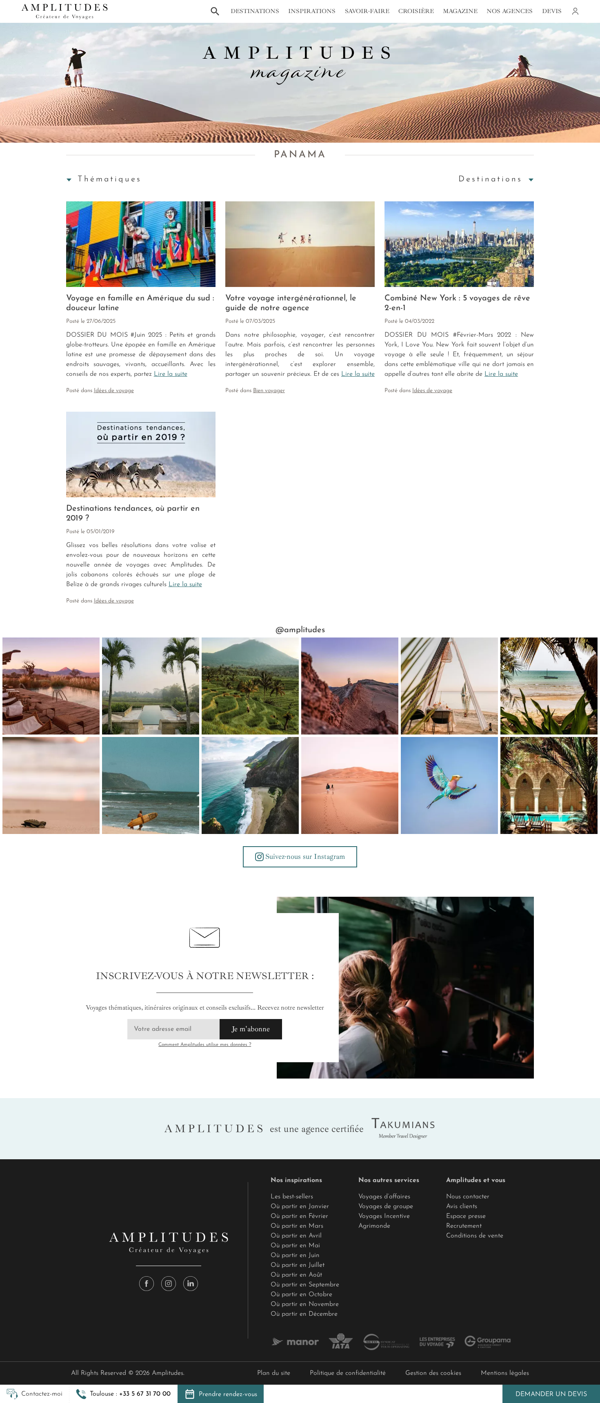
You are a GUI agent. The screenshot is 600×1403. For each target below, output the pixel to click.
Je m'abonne (251, 1028)
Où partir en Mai (295, 1245)
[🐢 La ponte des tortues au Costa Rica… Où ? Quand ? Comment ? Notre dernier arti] (51, 785)
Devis (552, 11)
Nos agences (510, 11)
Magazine (460, 11)
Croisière (416, 11)
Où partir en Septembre (305, 1285)
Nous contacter (467, 1196)
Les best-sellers (292, 1196)
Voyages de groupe (385, 1206)
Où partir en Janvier (300, 1206)
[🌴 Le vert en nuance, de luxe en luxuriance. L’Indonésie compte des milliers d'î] (250, 686)
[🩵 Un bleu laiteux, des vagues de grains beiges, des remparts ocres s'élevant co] (349, 686)
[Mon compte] (574, 11)
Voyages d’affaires (384, 1196)
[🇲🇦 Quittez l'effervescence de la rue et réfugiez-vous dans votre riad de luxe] (549, 785)
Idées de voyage (114, 391)
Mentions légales (505, 1373)
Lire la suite (170, 374)
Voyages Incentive (384, 1216)
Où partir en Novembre (305, 1304)
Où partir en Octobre (301, 1294)
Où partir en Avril (296, 1236)
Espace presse (466, 1216)
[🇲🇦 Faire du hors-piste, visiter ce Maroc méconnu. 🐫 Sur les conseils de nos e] (349, 785)
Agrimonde (374, 1226)
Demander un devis (551, 1394)
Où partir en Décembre (304, 1314)
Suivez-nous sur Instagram (305, 856)
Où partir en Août (296, 1275)
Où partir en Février (299, 1216)
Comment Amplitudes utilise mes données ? (204, 1044)
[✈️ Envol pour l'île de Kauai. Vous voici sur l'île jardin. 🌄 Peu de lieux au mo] (250, 785)
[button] (123, 1394)
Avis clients (461, 1206)
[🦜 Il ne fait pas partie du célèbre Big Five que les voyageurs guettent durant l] (449, 785)
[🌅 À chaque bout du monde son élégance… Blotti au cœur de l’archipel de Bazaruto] (449, 686)
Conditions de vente (474, 1236)
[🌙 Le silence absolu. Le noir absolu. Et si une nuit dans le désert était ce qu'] (51, 686)
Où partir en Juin (295, 1255)
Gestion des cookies (433, 1373)
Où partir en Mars (297, 1226)
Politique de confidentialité (348, 1373)
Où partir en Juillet (297, 1265)
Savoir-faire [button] (367, 11)
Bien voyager (269, 391)
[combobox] (109, 179)
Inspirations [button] (312, 11)
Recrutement (464, 1226)
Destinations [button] (255, 11)
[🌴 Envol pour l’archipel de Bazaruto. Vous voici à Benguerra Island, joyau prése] (549, 686)
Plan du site (273, 1373)
